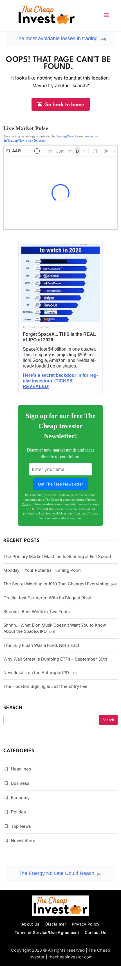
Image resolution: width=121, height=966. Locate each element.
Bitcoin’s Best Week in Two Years (36, 611)
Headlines (21, 769)
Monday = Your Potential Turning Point (42, 570)
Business (20, 783)
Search (13, 708)
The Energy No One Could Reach (60, 873)
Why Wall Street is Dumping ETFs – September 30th (55, 659)
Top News (21, 826)
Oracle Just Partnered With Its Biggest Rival (47, 597)
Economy (20, 797)
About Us (30, 924)
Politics (18, 812)
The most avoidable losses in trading (60, 38)
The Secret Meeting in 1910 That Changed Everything (60, 583)
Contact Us (95, 932)
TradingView (64, 136)
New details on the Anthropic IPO (40, 672)
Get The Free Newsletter (60, 484)
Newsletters (23, 840)
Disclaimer (55, 924)
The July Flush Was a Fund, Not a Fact (41, 645)
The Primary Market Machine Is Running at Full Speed (57, 556)
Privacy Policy (86, 924)
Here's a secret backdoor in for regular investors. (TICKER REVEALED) (60, 381)
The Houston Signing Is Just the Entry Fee (45, 686)
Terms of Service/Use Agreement (47, 932)
